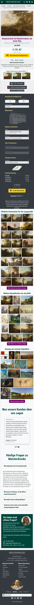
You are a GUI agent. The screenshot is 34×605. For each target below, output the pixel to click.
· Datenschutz (5, 571)
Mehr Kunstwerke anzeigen (17, 401)
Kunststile (9, 6)
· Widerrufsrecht (5, 573)
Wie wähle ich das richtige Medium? (14, 499)
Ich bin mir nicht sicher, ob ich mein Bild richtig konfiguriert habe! (16, 506)
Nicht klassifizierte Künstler (19, 6)
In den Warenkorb (18, 191)
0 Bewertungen (20, 90)
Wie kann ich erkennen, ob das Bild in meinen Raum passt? (15, 493)
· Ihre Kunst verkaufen (23, 567)
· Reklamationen (5, 575)
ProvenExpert (14, 440)
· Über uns (4, 577)
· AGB (3, 569)
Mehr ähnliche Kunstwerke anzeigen (17, 288)
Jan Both (29, 6)
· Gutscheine (21, 575)
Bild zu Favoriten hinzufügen (18, 87)
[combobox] (17, 106)
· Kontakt (4, 565)
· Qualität (20, 569)
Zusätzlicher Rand (8, 104)
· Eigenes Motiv (21, 565)
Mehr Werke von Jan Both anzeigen (17, 344)
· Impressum (5, 567)
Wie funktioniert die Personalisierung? (15, 466)
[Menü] (1, 2)
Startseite (3, 6)
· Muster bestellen (22, 577)
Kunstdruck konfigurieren (18, 55)
